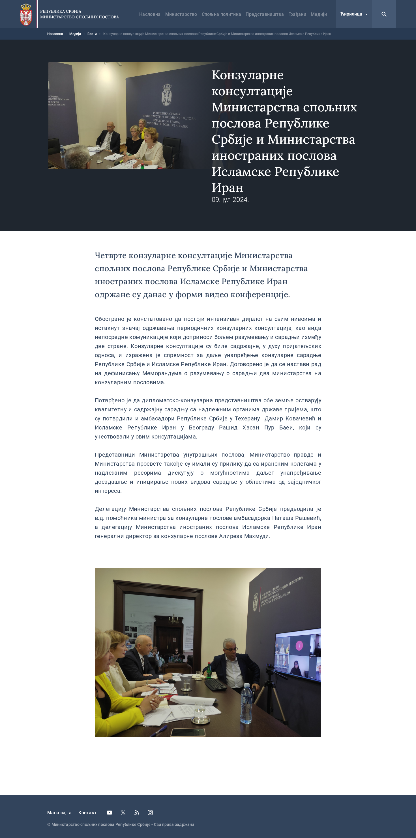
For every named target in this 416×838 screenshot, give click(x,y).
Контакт (87, 812)
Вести (92, 34)
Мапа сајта (59, 812)
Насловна (150, 14)
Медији (319, 14)
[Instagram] (150, 812)
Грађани (297, 14)
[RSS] (136, 812)
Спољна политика (221, 14)
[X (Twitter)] (123, 812)
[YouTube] (109, 812)
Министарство (181, 14)
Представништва (265, 14)
